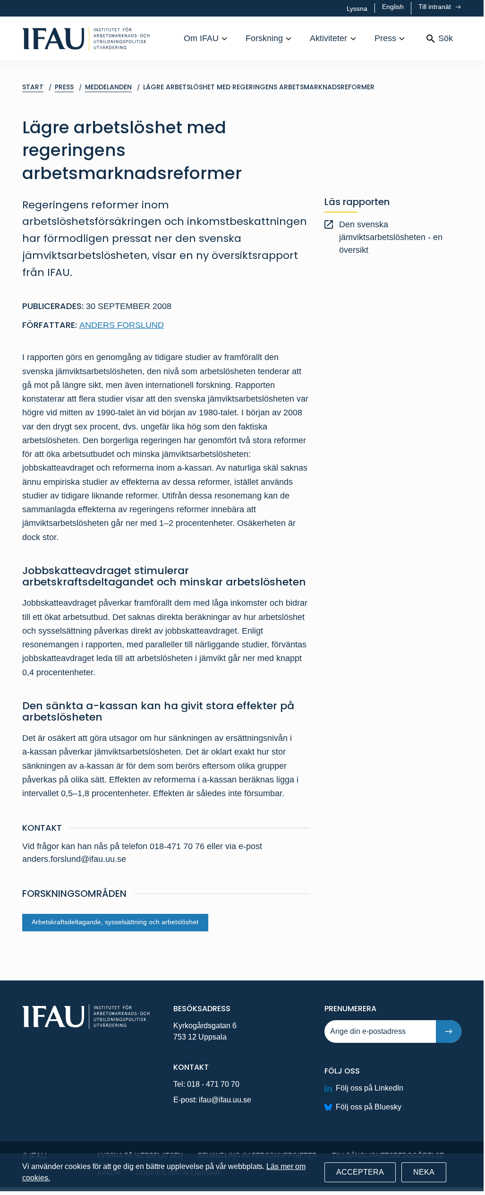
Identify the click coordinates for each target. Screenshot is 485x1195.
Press (385, 38)
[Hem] (86, 38)
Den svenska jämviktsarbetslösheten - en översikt (390, 237)
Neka (423, 1172)
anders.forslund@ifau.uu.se (74, 859)
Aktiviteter (328, 38)
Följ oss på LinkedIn (369, 1088)
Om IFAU (201, 38)
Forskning (264, 38)
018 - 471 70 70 (213, 1084)
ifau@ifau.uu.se (225, 1100)
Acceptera (360, 1172)
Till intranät (435, 6)
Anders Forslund (121, 325)
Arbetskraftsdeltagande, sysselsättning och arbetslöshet (115, 922)
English (393, 6)
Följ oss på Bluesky (368, 1107)
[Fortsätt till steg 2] (448, 1031)
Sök (445, 38)
